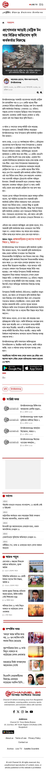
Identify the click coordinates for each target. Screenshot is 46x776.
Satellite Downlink (31, 749)
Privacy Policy (34, 738)
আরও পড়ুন (11, 557)
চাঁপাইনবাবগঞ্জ (16, 389)
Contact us (23, 742)
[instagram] (22, 712)
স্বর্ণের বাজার (27, 13)
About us (9, 738)
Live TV (18, 749)
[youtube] (31, 712)
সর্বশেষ (8, 496)
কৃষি (5, 389)
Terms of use (20, 738)
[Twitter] (18, 712)
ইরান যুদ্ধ (17, 13)
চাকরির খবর (38, 13)
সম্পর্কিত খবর (12, 629)
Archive (10, 749)
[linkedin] (26, 712)
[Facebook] (14, 712)
